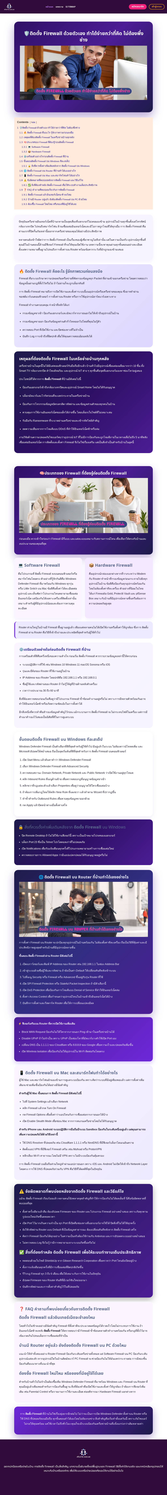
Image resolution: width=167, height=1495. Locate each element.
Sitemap (71, 6)
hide (33, 122)
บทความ (59, 6)
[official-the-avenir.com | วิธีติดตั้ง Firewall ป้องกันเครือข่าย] (21, 6)
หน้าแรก (49, 6)
